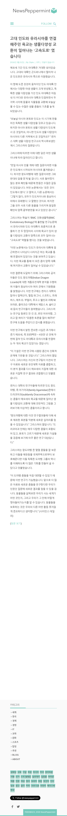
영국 (28, 781)
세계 (14, 712)
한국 (14, 716)
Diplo (31, 62)
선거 (17, 777)
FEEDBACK (30, 812)
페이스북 (51, 786)
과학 (38, 62)
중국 (23, 786)
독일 (30, 772)
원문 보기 (16, 523)
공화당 (13, 772)
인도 (52, 781)
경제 (14, 721)
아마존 (51, 777)
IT (13, 729)
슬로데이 (36, 777)
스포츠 (15, 742)
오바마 (34, 781)
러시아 (36, 772)
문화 (14, 738)
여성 (23, 781)
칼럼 (14, 746)
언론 (17, 781)
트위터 (43, 786)
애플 (12, 781)
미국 (42, 772)
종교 (17, 786)
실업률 (44, 777)
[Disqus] (33, 571)
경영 (14, 725)
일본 (12, 786)
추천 (14, 750)
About (16, 759)
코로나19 (35, 786)
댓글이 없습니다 (48, 62)
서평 (12, 777)
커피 (28, 786)
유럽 (40, 781)
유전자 (46, 781)
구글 (24, 772)
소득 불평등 (26, 777)
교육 (19, 772)
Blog (15, 755)
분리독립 (49, 772)
